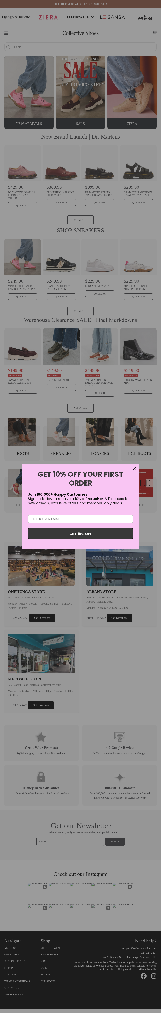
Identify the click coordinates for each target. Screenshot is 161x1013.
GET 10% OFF (80, 533)
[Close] (134, 468)
